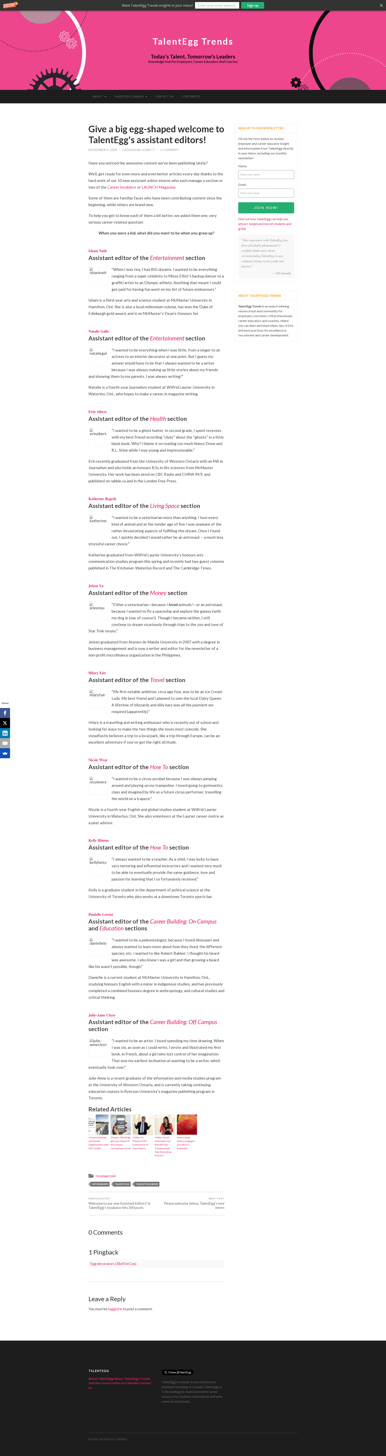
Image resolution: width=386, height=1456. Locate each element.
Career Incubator (121, 187)
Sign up (253, 5)
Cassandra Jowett (138, 150)
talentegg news (147, 1184)
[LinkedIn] (5, 733)
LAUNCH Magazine (159, 187)
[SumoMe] (5, 753)
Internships (100, 1184)
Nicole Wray (98, 759)
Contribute (191, 96)
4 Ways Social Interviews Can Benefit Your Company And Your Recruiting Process (163, 1146)
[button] (193, 5)
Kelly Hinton (98, 840)
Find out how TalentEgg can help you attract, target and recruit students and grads (264, 223)
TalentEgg (122, 1184)
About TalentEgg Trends (132, 1378)
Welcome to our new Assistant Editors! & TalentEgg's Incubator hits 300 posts (119, 1203)
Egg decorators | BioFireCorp (113, 1263)
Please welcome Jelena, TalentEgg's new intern (194, 1203)
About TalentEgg (100, 1378)
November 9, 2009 (102, 150)
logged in (115, 1309)
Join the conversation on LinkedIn (113, 1383)
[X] (5, 723)
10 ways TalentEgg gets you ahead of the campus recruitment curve (120, 1143)
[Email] (5, 743)
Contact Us (164, 96)
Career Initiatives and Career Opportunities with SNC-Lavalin (98, 1143)
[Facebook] (5, 713)
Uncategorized (106, 1176)
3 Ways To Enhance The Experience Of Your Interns (140, 1143)
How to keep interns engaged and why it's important (185, 1143)
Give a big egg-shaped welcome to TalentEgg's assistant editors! (156, 134)
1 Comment (169, 150)
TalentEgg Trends (193, 41)
